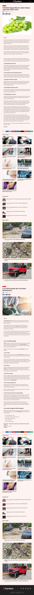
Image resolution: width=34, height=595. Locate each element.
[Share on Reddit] (8, 14)
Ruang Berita (6, 11)
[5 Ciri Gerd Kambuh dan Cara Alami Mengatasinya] (17, 306)
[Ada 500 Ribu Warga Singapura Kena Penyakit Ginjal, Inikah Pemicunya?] (25, 163)
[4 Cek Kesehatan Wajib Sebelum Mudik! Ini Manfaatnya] (9, 152)
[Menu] (3, 1)
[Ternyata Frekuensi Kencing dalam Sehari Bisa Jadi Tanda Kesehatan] (9, 163)
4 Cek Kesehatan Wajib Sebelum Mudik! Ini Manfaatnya (9, 157)
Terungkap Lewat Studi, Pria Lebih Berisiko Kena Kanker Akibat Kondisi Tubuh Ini (9, 180)
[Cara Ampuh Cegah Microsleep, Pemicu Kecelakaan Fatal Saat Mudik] (9, 140)
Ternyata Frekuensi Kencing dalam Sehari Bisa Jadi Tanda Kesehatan (9, 168)
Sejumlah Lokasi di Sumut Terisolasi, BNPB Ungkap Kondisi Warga (14, 239)
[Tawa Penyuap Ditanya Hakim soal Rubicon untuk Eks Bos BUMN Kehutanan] (4, 204)
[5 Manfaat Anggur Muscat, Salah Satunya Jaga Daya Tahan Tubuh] (17, 25)
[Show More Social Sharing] (11, 14)
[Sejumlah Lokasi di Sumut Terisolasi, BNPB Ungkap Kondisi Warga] (17, 230)
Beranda (3, 3)
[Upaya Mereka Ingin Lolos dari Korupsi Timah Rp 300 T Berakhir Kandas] (4, 216)
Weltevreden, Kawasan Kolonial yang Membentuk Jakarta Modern (15, 211)
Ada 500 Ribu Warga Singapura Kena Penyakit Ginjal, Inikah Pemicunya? (23, 168)
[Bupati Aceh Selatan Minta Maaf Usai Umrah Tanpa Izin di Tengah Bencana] (4, 208)
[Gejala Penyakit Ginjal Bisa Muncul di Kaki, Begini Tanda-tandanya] (25, 152)
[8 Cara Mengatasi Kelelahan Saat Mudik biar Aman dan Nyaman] (25, 140)
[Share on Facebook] (3, 14)
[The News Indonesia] (17, 1)
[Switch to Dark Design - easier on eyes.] (30, 1)
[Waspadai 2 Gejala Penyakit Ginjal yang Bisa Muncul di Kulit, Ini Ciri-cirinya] (9, 186)
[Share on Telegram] (9, 14)
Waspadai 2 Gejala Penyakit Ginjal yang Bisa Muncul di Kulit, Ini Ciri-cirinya (9, 191)
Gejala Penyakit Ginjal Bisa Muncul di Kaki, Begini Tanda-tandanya (24, 157)
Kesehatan (4, 5)
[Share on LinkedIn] (6, 14)
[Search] (29, 1)
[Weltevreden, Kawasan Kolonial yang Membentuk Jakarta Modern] (4, 212)
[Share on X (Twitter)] (5, 14)
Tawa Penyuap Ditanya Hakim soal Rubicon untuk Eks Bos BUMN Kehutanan (16, 280)
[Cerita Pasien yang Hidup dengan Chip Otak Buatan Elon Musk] (25, 174)
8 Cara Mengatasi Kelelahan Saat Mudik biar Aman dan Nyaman (24, 146)
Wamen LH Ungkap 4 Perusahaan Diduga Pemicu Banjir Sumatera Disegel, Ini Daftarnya (16, 260)
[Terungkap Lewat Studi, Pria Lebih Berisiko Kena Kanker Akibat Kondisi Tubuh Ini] (9, 174)
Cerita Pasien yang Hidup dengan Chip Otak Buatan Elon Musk (24, 180)
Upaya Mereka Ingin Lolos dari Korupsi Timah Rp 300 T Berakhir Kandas (16, 215)
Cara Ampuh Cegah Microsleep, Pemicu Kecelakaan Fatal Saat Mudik (8, 146)
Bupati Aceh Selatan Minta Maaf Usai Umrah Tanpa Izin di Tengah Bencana (17, 207)
